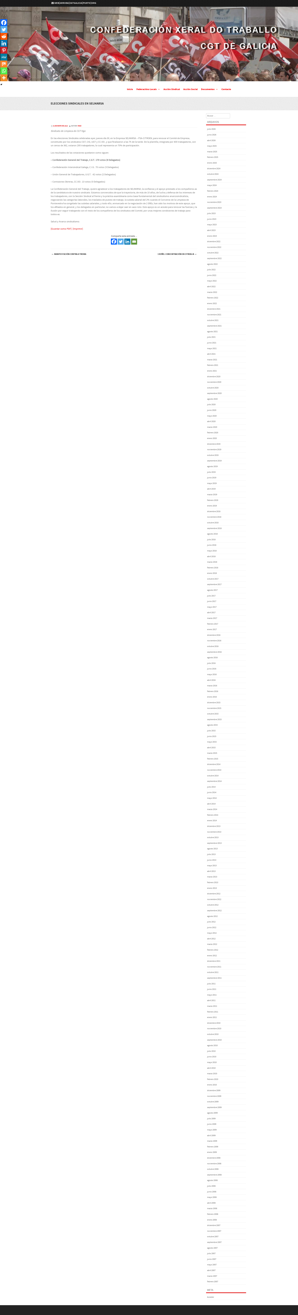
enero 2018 (212, 573)
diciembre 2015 (213, 702)
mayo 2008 (212, 1197)
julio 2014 (211, 787)
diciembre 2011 (213, 961)
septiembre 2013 (214, 843)
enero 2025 (212, 163)
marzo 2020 (212, 427)
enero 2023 (212, 236)
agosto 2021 (212, 331)
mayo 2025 (212, 146)
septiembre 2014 (214, 781)
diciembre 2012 (213, 893)
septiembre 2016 (214, 652)
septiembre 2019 (214, 460)
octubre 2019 (212, 455)
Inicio (130, 89)
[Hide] (1, 84)
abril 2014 (211, 804)
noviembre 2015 (214, 708)
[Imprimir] (78, 228)
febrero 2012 (212, 950)
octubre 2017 (212, 579)
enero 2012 (212, 955)
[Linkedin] (127, 242)
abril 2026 (211, 140)
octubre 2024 (212, 174)
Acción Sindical (171, 89)
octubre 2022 (212, 252)
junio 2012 (211, 927)
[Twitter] (121, 242)
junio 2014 (211, 792)
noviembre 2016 (214, 640)
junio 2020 (211, 410)
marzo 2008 (212, 1208)
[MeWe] (3, 57)
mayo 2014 (212, 798)
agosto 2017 (212, 590)
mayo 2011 (212, 995)
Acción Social (190, 89)
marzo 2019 (212, 494)
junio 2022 (211, 275)
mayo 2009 (212, 1130)
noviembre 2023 (214, 202)
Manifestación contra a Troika (69, 254)
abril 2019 (211, 489)
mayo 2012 (212, 933)
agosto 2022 (212, 264)
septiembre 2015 (214, 719)
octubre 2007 (212, 1236)
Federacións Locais (146, 89)
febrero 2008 (212, 1214)
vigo (79, 126)
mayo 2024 (212, 185)
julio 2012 (211, 922)
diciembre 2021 (213, 309)
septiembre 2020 (214, 393)
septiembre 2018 (214, 528)
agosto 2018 (212, 534)
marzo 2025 (212, 151)
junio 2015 (211, 736)
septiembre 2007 (214, 1242)
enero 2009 (212, 1152)
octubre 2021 (212, 320)
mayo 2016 (212, 674)
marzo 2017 (212, 618)
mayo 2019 (212, 483)
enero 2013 (212, 888)
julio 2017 (211, 596)
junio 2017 (211, 601)
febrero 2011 (212, 1012)
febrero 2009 (212, 1146)
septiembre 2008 (214, 1175)
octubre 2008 (212, 1169)
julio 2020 (211, 404)
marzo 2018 (212, 562)
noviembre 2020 (214, 382)
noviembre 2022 (214, 247)
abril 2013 (211, 871)
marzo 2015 (212, 753)
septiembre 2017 (214, 584)
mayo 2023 (212, 224)
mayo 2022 (212, 281)
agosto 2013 (212, 848)
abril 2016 (211, 680)
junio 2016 (211, 669)
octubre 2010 (212, 1034)
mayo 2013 (212, 865)
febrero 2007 (212, 1281)
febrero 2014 (212, 815)
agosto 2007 (212, 1248)
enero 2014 (212, 820)
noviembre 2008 (214, 1163)
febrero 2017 (212, 624)
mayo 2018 (212, 551)
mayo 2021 (212, 348)
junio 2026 (211, 135)
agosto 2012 (212, 916)
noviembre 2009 (214, 1096)
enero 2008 (212, 1220)
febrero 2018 (212, 567)
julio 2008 (211, 1186)
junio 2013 (211, 860)
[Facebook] (114, 242)
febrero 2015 (212, 759)
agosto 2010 (212, 1045)
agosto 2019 (212, 466)
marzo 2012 (212, 944)
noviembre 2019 (214, 449)
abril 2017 (211, 612)
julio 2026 (211, 129)
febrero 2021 (212, 365)
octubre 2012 (212, 905)
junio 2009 (211, 1124)
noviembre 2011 (214, 967)
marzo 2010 (212, 1073)
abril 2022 (211, 286)
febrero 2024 (212, 191)
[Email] (134, 242)
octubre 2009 (212, 1101)
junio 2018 (211, 545)
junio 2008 (211, 1191)
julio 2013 (211, 854)
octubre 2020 (212, 388)
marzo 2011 (212, 1006)
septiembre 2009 (214, 1107)
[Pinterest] (3, 50)
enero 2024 (212, 196)
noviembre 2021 (214, 314)
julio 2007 (211, 1253)
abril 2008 (211, 1203)
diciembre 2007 (213, 1225)
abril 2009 (211, 1135)
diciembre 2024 (213, 168)
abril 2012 (211, 938)
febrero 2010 (212, 1079)
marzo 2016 (212, 685)
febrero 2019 (212, 500)
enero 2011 (212, 1017)
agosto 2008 (212, 1180)
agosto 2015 (212, 725)
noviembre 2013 (214, 832)
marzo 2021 (212, 359)
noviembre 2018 (214, 517)
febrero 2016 (212, 691)
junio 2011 (211, 989)
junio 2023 (211, 219)
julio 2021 (211, 337)
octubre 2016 (212, 646)
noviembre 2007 (214, 1231)
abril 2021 (211, 354)
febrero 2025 (212, 157)
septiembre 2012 (214, 910)
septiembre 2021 (214, 326)
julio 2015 (211, 730)
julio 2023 (211, 213)
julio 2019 (211, 472)
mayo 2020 (212, 416)
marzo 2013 (212, 877)
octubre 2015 (212, 714)
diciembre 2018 (213, 511)
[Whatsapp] (3, 70)
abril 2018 (211, 556)
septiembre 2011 (214, 978)
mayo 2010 (212, 1062)
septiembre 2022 (214, 258)
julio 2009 (211, 1118)
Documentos (208, 89)
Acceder (210, 1297)
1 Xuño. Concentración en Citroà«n (177, 254)
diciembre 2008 (213, 1158)
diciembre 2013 (213, 826)
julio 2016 (211, 663)
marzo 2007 (212, 1276)
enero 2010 (212, 1085)
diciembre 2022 (213, 241)
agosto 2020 (212, 399)
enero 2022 (212, 303)
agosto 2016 (212, 657)
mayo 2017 (212, 607)
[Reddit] (3, 36)
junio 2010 (211, 1056)
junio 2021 (211, 343)
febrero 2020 (212, 432)
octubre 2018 (212, 522)
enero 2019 (212, 506)
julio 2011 (211, 983)
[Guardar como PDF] (61, 228)
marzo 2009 (212, 1141)
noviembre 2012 (214, 899)
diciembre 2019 (213, 444)
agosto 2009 (212, 1113)
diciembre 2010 (213, 1023)
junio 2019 (211, 477)
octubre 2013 (212, 837)
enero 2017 (212, 629)
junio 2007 (211, 1259)
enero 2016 (212, 697)
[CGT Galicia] (149, 78)
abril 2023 (211, 230)
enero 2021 (212, 371)
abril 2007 (211, 1270)
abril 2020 (211, 421)
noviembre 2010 (214, 1028)
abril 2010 (211, 1068)
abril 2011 (211, 1000)
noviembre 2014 (214, 770)
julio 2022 (211, 269)
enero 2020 (212, 438)
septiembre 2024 (214, 180)
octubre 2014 (212, 775)
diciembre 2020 (213, 376)
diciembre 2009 (213, 1090)
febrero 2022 (212, 297)
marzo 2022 (212, 292)
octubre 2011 (212, 972)
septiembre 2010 (214, 1040)
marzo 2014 (212, 809)
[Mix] (3, 64)
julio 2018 (211, 539)
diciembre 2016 (213, 635)
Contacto (226, 89)
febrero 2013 (212, 882)
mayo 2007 (212, 1264)
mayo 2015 (212, 742)
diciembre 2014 (213, 764)
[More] (3, 77)
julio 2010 (211, 1051)
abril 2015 (211, 747)
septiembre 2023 (214, 208)
